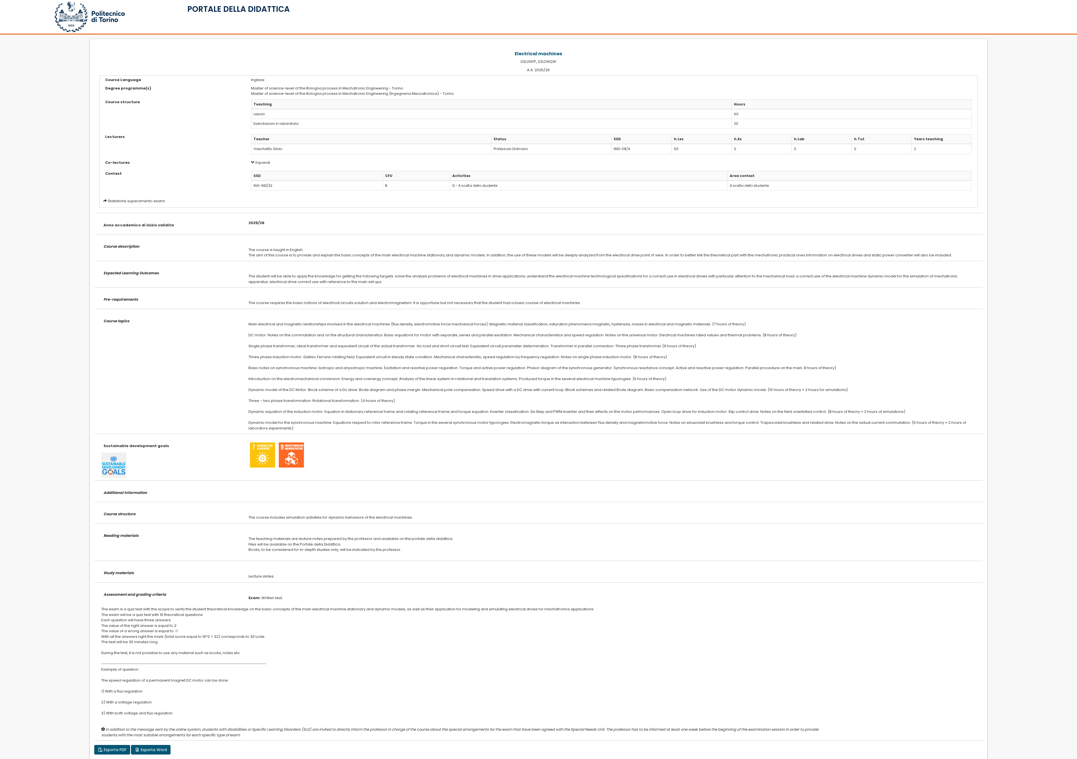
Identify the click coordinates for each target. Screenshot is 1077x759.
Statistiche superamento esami (136, 201)
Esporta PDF (114, 750)
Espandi (262, 162)
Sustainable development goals (136, 446)
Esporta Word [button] (153, 750)
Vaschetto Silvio (268, 148)
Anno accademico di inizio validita (138, 225)
